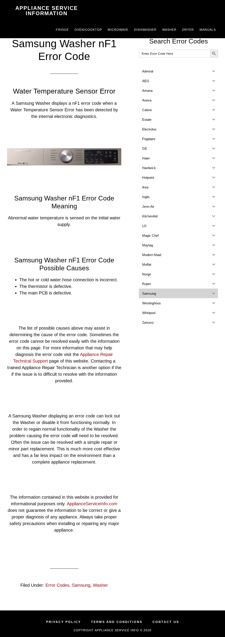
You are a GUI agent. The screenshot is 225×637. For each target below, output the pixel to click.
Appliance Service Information (46, 10)
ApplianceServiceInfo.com (92, 503)
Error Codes (57, 585)
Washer (100, 585)
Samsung (81, 585)
